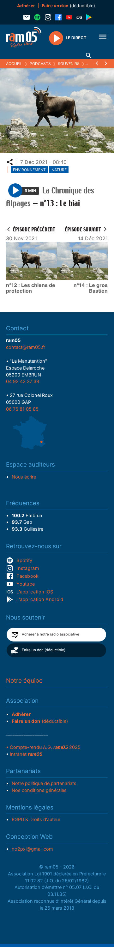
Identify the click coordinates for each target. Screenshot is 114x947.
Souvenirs (69, 63)
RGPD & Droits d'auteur (36, 819)
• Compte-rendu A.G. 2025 (43, 747)
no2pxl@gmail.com (32, 849)
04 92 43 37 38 (22, 381)
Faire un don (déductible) (43, 650)
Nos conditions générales (39, 790)
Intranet (26, 754)
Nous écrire (24, 477)
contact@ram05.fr (25, 347)
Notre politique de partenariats (44, 783)
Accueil (14, 63)
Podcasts (40, 63)
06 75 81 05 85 (22, 409)
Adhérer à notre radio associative (50, 634)
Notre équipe (24, 680)
